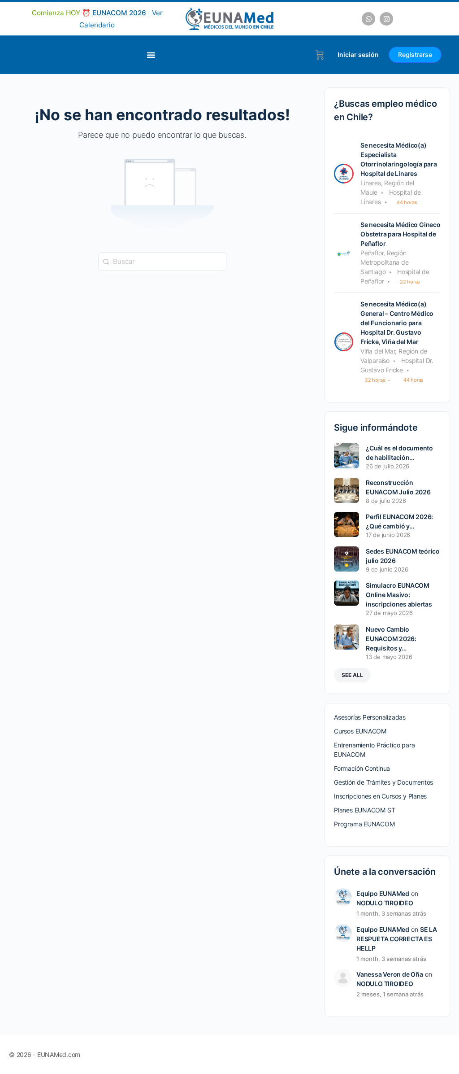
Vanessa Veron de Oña (389, 974)
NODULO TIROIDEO (384, 903)
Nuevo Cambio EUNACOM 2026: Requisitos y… (391, 638)
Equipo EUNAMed (382, 893)
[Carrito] (320, 55)
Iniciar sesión (358, 54)
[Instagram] (386, 19)
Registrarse (415, 54)
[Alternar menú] (151, 54)
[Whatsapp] (368, 19)
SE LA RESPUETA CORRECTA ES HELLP (396, 939)
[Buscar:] (162, 260)
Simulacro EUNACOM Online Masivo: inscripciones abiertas (399, 594)
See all (352, 675)
